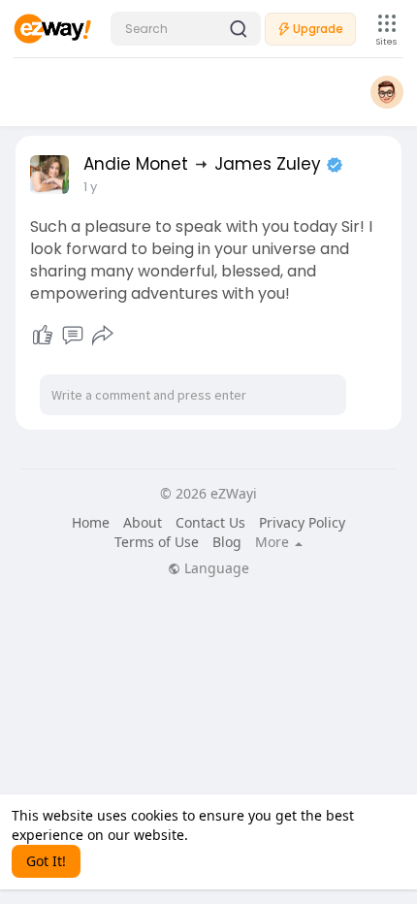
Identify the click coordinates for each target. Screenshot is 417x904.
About (142, 522)
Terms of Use (156, 542)
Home (91, 522)
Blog (226, 542)
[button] (186, 29)
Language (214, 568)
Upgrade (318, 28)
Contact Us (210, 522)
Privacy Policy (302, 522)
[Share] (102, 335)
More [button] (274, 542)
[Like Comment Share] (72, 335)
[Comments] (72, 335)
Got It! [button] (46, 861)
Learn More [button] (229, 834)
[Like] (42, 335)
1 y (90, 187)
